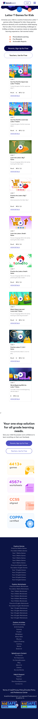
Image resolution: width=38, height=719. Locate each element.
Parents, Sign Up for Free (18, 48)
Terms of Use (8, 690)
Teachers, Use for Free (18, 55)
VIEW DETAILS (15, 96)
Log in (27, 3)
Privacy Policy (18, 690)
